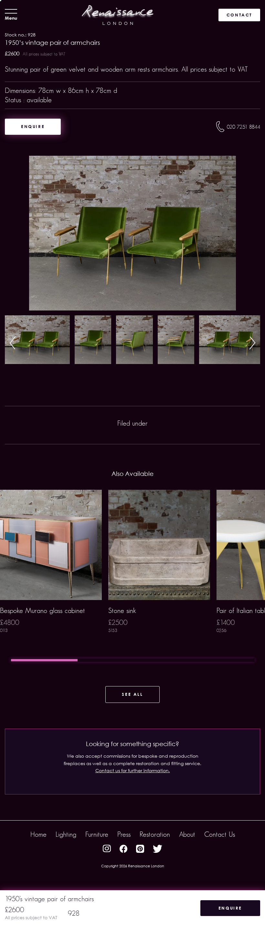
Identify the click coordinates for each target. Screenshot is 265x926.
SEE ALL (132, 694)
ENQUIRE (33, 126)
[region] (132, 576)
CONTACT (239, 14)
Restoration (155, 834)
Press (124, 834)
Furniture (96, 834)
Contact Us (219, 834)
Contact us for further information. (132, 770)
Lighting (66, 834)
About (187, 834)
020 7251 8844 (243, 127)
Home (38, 834)
